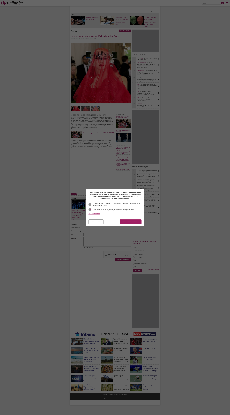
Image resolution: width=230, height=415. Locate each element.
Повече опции (96, 222)
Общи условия (94, 214)
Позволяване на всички (130, 222)
